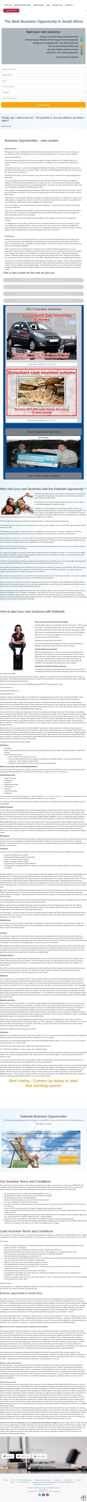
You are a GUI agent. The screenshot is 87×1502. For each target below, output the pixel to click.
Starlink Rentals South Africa (43, 1484)
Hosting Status (57, 5)
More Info (68, 5)
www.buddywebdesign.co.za (53, 796)
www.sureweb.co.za (6, 798)
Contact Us (57, 1480)
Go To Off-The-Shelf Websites (21, 1480)
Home (6, 1480)
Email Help (68, 1480)
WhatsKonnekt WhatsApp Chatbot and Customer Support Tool (53, 1482)
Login (12, 1482)
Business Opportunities (22, 5)
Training (78, 1480)
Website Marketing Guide (68, 1040)
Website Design (38, 5)
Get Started (11, 10)
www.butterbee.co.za (21, 874)
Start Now (8, 5)
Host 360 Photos (23, 1482)
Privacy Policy (43, 1489)
